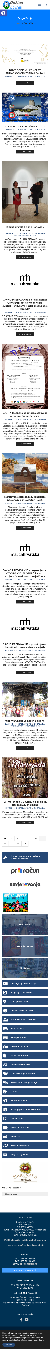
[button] (3, 13)
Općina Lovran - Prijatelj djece (25, 726)
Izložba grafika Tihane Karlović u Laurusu (25, 228)
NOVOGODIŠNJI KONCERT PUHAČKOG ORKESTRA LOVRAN (25, 72)
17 (12, 844)
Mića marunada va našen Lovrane (25, 720)
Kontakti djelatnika (23, 1270)
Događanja (40, 76)
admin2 (10, 76)
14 (36, 838)
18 (18, 844)
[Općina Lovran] (13, 4)
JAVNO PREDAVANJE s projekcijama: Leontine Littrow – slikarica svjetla (25, 646)
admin (10, 650)
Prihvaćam (8, 1345)
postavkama (39, 1340)
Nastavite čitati (25, 83)
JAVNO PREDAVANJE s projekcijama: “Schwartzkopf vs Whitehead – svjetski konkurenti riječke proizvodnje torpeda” (25, 304)
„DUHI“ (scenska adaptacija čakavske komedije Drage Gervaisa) (25, 414)
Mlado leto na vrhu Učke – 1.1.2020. (25, 126)
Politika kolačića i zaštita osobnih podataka (25, 1240)
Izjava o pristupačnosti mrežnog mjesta (25, 1245)
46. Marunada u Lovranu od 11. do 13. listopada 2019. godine (25, 803)
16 (5, 844)
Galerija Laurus (21, 235)
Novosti (33, 235)
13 (29, 838)
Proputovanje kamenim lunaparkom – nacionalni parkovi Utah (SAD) (25, 498)
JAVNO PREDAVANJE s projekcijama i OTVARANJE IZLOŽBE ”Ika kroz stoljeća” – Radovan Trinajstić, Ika (25, 573)
